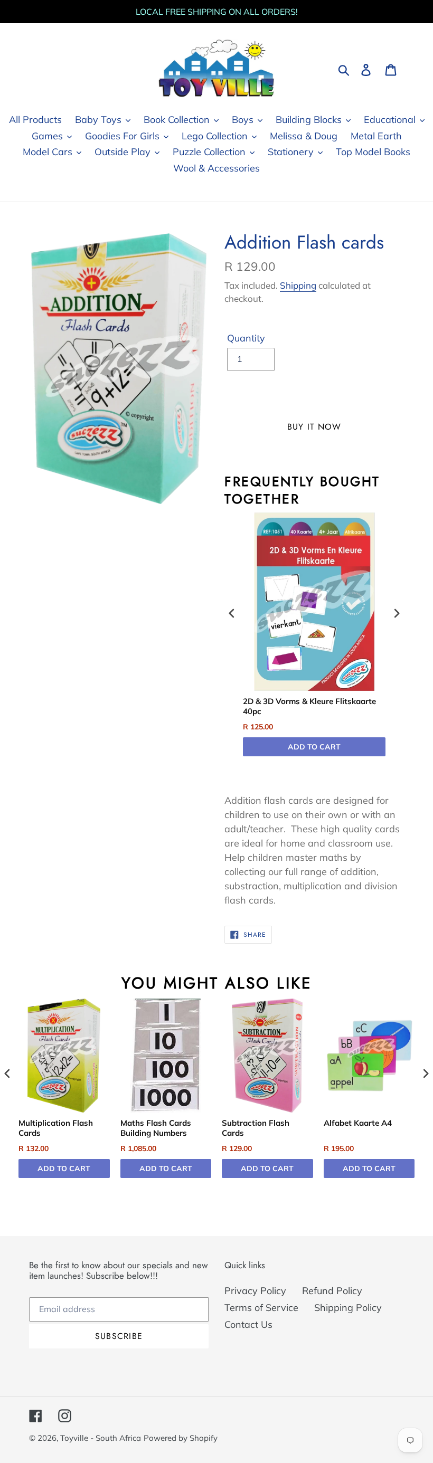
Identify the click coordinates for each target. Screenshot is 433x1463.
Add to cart (314, 747)
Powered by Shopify (181, 1438)
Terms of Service (261, 1308)
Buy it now (314, 427)
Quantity (246, 338)
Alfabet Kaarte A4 (358, 1123)
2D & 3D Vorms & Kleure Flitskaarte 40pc (309, 706)
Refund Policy (332, 1291)
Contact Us (248, 1324)
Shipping (298, 285)
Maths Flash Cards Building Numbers (155, 1128)
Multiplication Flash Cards (55, 1128)
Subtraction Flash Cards (255, 1128)
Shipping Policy (348, 1308)
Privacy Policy (255, 1291)
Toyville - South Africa (100, 1438)
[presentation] (231, 613)
